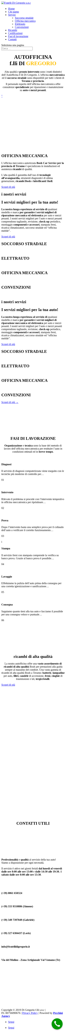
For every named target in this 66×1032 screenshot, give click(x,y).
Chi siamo (13, 11)
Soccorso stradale (24, 17)
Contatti (12, 39)
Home (11, 8)
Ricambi (12, 30)
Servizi (12, 14)
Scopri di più (8, 186)
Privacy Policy (30, 1013)
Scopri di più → (9, 251)
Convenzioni (22, 27)
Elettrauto (20, 24)
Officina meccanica (25, 20)
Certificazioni (15, 33)
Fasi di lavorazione (18, 36)
